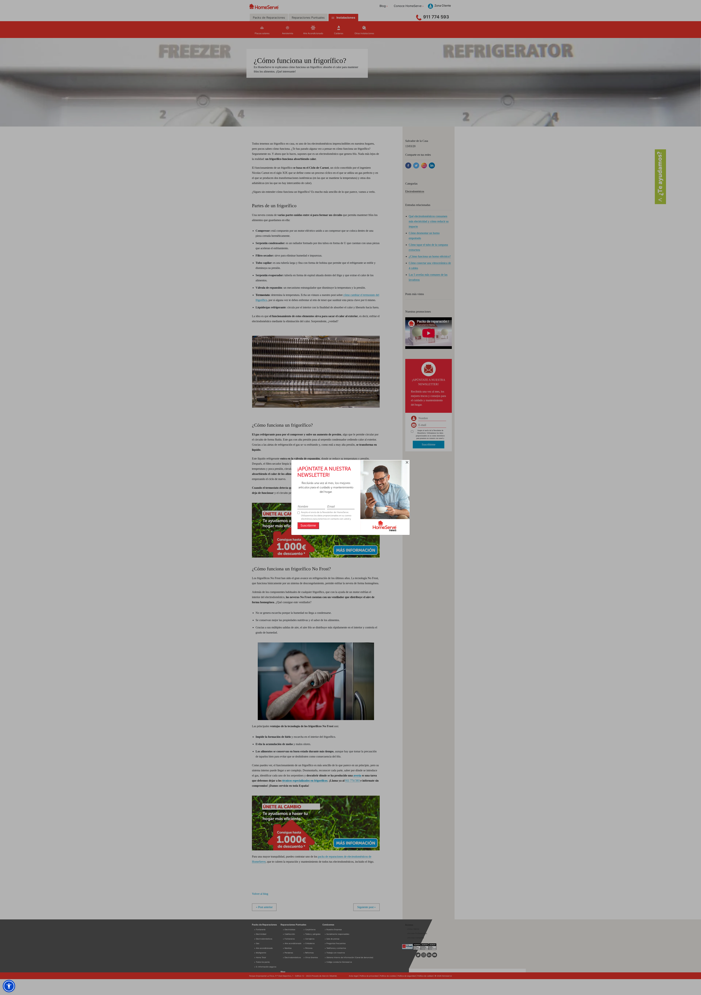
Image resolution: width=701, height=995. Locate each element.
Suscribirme (308, 525)
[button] (9, 986)
